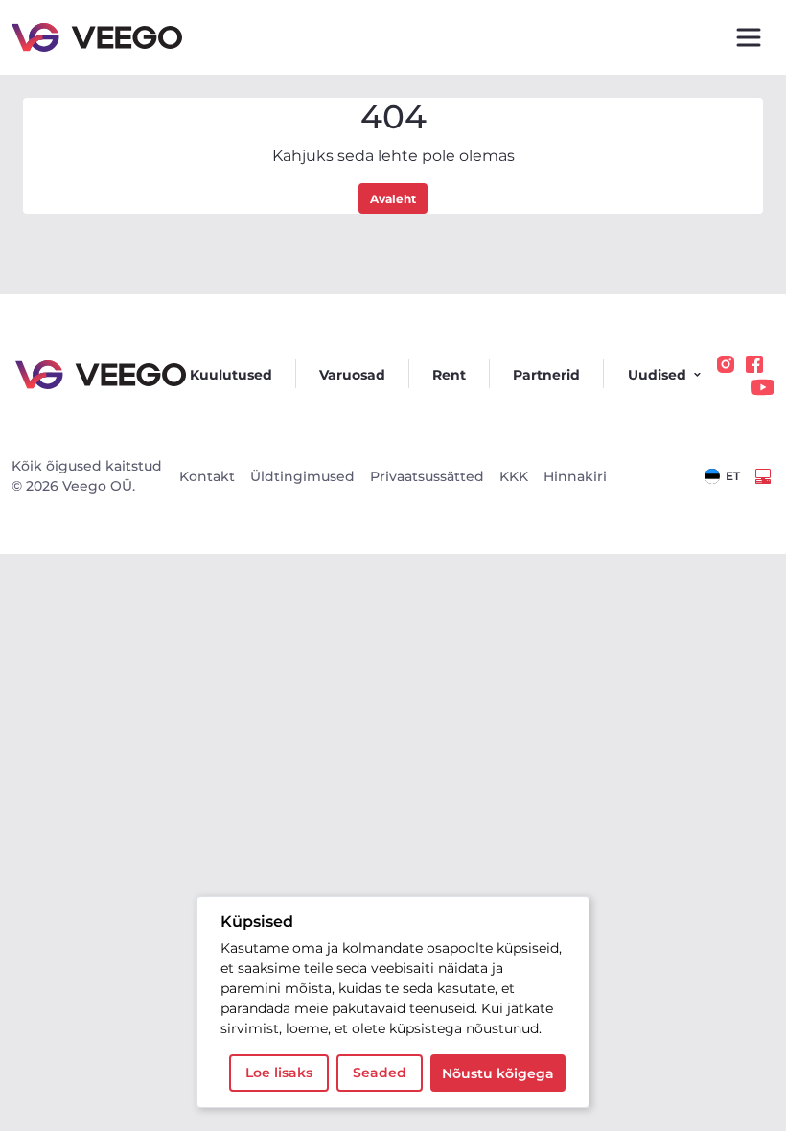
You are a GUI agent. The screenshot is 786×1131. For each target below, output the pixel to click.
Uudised (657, 374)
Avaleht (393, 199)
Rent (449, 374)
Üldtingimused (302, 476)
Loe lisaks (278, 1072)
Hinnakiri (575, 476)
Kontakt (207, 476)
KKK (513, 476)
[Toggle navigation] (748, 37)
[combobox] (722, 476)
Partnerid (546, 374)
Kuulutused (231, 374)
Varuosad (352, 374)
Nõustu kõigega (498, 1073)
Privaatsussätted (427, 476)
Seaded (379, 1072)
